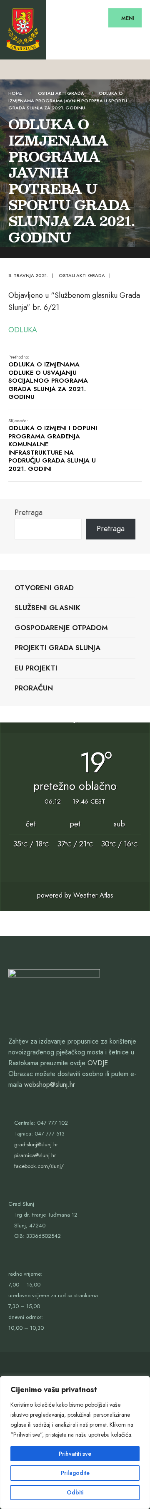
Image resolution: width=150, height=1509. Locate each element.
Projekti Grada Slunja (57, 648)
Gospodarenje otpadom (61, 628)
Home (15, 93)
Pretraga (28, 512)
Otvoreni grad (44, 588)
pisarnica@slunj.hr (35, 1155)
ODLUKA (22, 329)
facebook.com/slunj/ (39, 1166)
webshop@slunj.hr (49, 1084)
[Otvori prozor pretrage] (136, 69)
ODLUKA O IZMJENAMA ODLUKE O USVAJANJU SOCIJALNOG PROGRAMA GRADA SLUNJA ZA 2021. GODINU (48, 378)
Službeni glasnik (47, 608)
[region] (75, 1442)
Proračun (34, 688)
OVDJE (98, 1063)
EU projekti (36, 668)
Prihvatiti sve (75, 1454)
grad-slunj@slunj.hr (36, 1144)
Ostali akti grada (61, 93)
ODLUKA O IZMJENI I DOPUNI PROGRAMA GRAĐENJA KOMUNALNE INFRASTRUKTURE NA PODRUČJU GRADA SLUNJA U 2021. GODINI (52, 445)
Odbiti (75, 1492)
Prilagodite (75, 1473)
